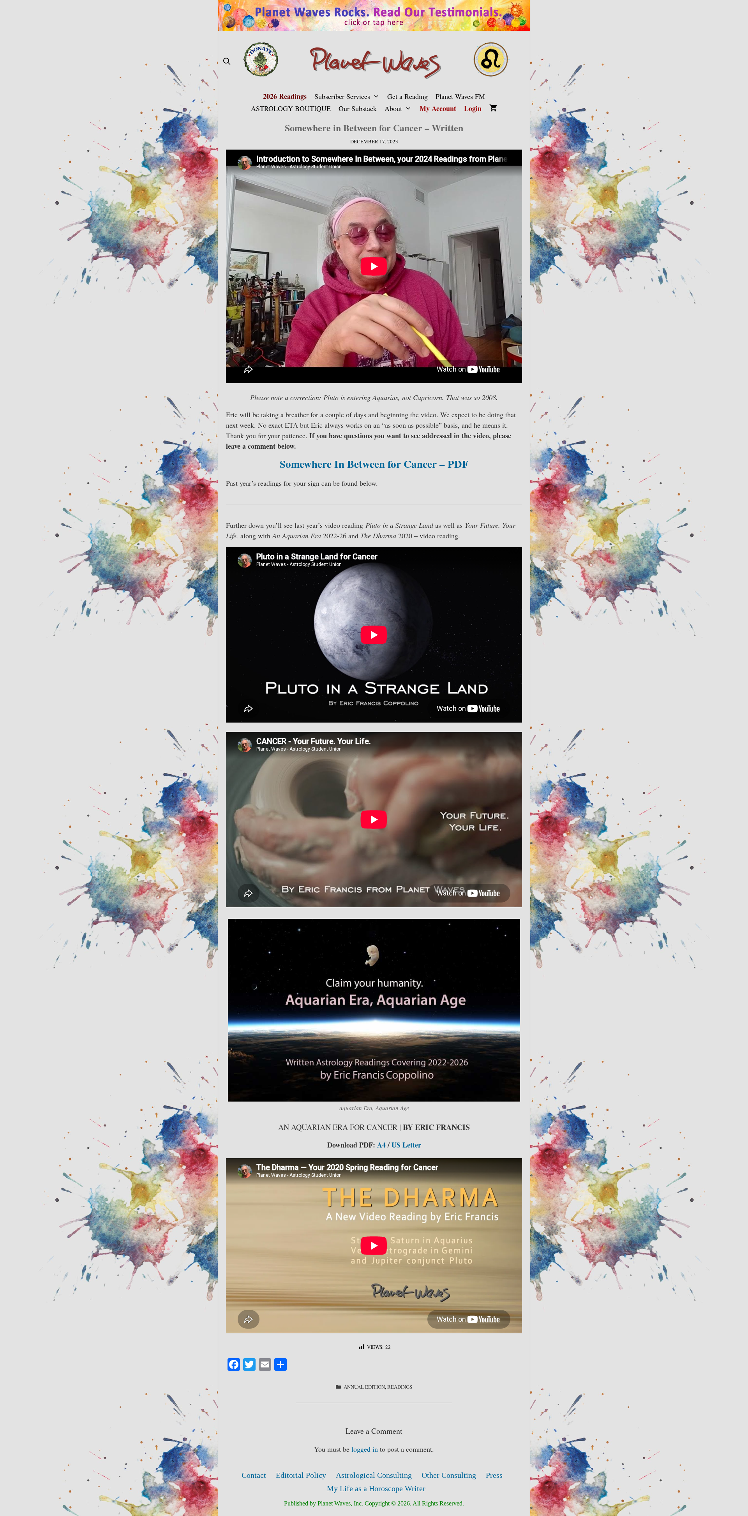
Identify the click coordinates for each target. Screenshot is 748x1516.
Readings (399, 1386)
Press (494, 1475)
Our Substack (358, 108)
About (393, 108)
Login (473, 108)
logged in (364, 1449)
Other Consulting (449, 1475)
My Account (438, 108)
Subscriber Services (342, 96)
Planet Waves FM (460, 96)
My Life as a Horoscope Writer (376, 1488)
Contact (254, 1475)
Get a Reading (407, 96)
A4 (381, 1145)
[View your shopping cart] (493, 108)
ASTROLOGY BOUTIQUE (291, 108)
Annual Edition (364, 1386)
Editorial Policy (301, 1475)
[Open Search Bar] (226, 61)
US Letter (406, 1145)
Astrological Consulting (374, 1475)
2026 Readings (285, 96)
